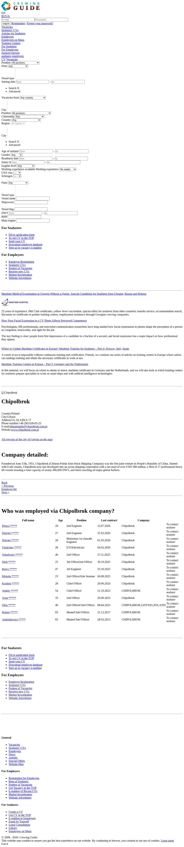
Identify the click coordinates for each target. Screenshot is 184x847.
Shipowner (7, 202)
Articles (13, 757)
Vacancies (7, 26)
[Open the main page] (21, 9)
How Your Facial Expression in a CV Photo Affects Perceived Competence (44, 320)
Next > (5, 492)
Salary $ (6, 162)
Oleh (8, 561)
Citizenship (7, 116)
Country (6, 119)
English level (8, 165)
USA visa (6, 172)
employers (18, 56)
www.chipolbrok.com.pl (25, 429)
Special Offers (17, 760)
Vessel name (8, 198)
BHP (4, 216)
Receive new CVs (19, 271)
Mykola (10, 576)
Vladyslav (11, 547)
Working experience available (18, 169)
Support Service (10, 52)
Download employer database (25, 244)
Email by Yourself (19, 821)
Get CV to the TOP (20, 815)
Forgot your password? (40, 23)
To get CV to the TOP (21, 237)
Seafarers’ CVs (10, 30)
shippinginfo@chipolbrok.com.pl (28, 426)
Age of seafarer (10, 151)
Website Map (16, 764)
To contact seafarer (172, 526)
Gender (5, 154)
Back (4, 482)
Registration (18, 23)
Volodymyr (12, 554)
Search (12, 88)
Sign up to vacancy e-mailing (25, 247)
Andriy (10, 590)
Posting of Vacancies (20, 268)
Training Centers (10, 43)
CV (3, 59)
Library (13, 828)
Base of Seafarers (18, 781)
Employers (7, 36)
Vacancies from (10, 97)
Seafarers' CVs (17, 264)
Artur (9, 597)
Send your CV (17, 241)
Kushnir (10, 583)
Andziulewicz (14, 619)
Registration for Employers (24, 778)
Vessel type (7, 78)
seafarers (6, 56)
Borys (9, 569)
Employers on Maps (12, 39)
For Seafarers (9, 46)
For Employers (9, 49)
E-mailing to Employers (22, 818)
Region (5, 123)
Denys (9, 525)
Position (6, 62)
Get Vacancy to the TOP (22, 787)
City (3, 109)
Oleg (8, 605)
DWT (4, 212)
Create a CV (16, 811)
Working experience (47, 169)
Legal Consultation (19, 824)
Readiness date (9, 158)
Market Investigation (20, 274)
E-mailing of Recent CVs (23, 791)
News (12, 754)
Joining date (8, 81)
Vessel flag (7, 209)
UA (8, 16)
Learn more (167, 840)
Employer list (9, 489)
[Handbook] (4, 730)
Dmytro (10, 533)
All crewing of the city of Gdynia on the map (26, 439)
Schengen (7, 176)
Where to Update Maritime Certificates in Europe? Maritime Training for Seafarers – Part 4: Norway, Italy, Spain (65, 348)
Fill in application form (21, 234)
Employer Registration (21, 261)
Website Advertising (20, 277)
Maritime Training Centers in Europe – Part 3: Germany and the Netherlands (44, 364)
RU (3, 16)
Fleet (4, 66)
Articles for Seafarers (13, 33)
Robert (10, 612)
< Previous (7, 485)
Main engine (8, 220)
